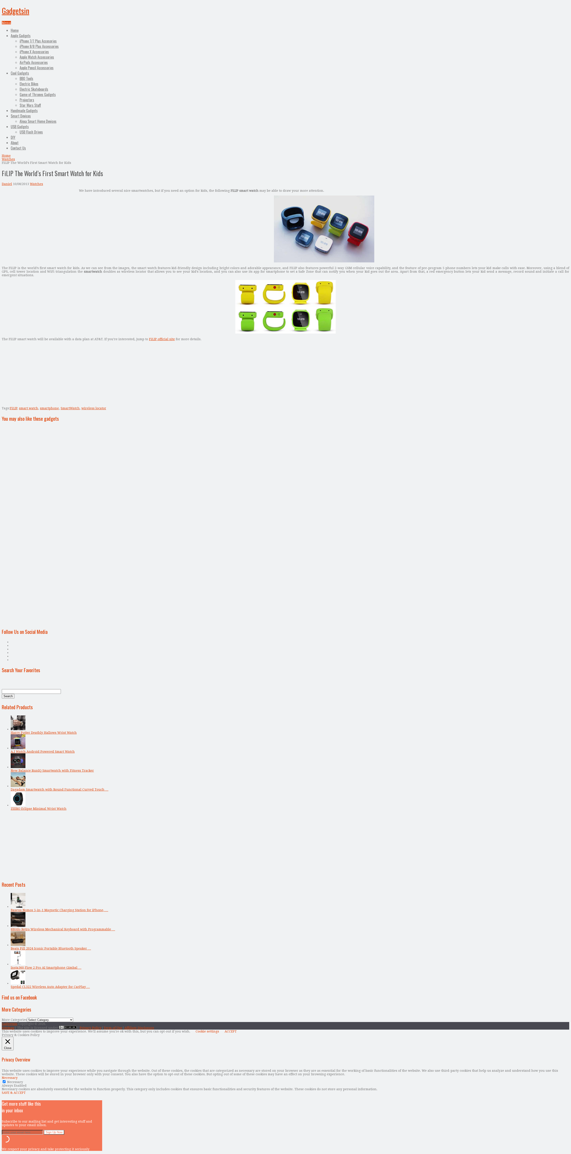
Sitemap (8, 1028)
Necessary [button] (10, 1078)
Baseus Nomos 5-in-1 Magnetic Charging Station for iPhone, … (59, 910)
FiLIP (13, 408)
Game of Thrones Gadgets (38, 94)
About (15, 142)
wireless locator (93, 408)
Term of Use (112, 1028)
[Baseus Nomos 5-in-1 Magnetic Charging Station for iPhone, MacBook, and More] (18, 906)
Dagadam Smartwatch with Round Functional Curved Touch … (59, 789)
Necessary (15, 1082)
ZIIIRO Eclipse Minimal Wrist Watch (38, 808)
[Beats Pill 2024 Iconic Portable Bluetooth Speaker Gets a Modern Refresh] (18, 945)
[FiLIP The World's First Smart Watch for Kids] (324, 261)
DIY (13, 137)
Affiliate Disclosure (139, 1028)
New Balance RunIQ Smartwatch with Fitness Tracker (52, 770)
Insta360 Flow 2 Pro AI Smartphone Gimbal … (46, 967)
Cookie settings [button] (207, 1031)
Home (15, 30)
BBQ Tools (26, 78)
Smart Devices (21, 116)
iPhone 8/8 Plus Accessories (39, 46)
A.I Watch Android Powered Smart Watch (43, 751)
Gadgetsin (15, 10)
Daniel (7, 184)
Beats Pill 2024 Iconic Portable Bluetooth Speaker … (51, 948)
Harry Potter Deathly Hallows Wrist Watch (44, 732)
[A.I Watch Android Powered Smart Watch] (18, 748)
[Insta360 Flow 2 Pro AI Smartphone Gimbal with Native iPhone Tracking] (18, 964)
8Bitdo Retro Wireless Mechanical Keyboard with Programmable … (63, 929)
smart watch (28, 408)
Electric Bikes (29, 84)
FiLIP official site (162, 339)
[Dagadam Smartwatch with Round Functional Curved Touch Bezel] (18, 786)
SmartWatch (70, 408)
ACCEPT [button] (231, 1031)
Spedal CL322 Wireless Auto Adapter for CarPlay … (50, 987)
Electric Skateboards (34, 89)
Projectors (27, 100)
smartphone (49, 408)
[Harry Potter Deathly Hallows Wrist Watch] (18, 729)
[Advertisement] (39, 220)
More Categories (14, 1020)
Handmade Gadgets (24, 110)
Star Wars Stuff (30, 105)
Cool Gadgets (20, 73)
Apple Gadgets (21, 35)
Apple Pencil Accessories (37, 67)
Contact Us (18, 148)
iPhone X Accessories (34, 51)
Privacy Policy (90, 1028)
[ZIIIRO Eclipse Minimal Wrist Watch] (18, 805)
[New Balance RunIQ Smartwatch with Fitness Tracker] (18, 767)
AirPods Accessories (34, 62)
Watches (8, 159)
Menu (6, 23)
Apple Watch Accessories (37, 57)
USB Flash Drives (31, 132)
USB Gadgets (20, 126)
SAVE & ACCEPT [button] (14, 1092)
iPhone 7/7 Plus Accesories (38, 41)
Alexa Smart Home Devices (38, 121)
